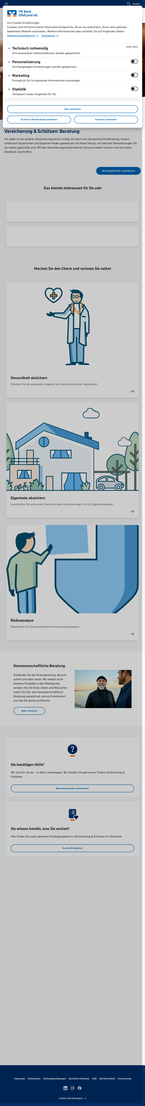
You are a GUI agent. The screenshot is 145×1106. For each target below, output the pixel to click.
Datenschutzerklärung (21, 35)
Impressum (48, 35)
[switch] (134, 61)
